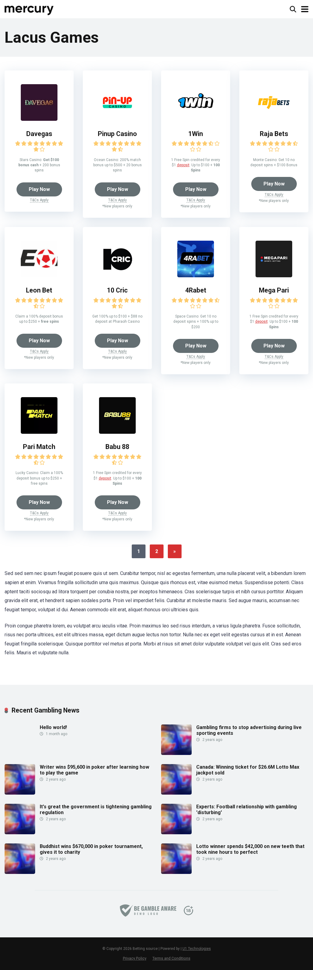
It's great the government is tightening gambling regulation (96, 809)
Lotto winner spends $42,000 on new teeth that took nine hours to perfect (250, 849)
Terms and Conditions (171, 958)
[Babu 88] (117, 432)
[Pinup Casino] (117, 119)
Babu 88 (117, 447)
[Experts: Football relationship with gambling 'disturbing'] (176, 832)
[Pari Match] (39, 432)
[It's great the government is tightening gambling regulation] (20, 832)
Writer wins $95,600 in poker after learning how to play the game (94, 770)
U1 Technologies (196, 949)
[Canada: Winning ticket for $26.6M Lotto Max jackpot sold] (176, 793)
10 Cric (117, 290)
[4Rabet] (195, 275)
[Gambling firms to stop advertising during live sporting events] (176, 753)
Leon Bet (39, 290)
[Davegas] (39, 119)
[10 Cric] (117, 275)
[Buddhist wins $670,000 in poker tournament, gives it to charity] (20, 872)
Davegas (39, 134)
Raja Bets (274, 134)
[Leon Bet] (39, 275)
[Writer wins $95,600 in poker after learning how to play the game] (20, 793)
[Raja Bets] (274, 119)
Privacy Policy (134, 958)
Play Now (39, 189)
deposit (183, 165)
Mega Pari (274, 290)
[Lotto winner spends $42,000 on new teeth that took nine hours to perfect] (176, 872)
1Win (195, 134)
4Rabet (195, 290)
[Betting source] (29, 8)
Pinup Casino (117, 134)
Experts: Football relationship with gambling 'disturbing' (246, 809)
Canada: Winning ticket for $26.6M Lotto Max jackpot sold (247, 770)
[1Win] (195, 119)
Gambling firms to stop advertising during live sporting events (249, 730)
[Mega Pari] (274, 275)
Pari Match (39, 447)
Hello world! (53, 727)
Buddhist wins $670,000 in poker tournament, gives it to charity (91, 849)
